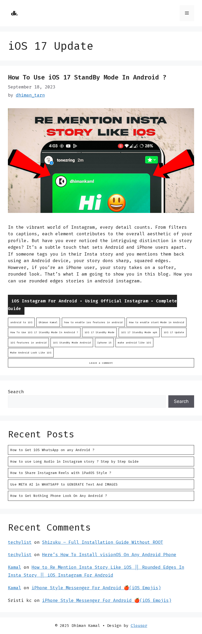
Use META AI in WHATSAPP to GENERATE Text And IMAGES (64, 484)
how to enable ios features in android (93, 322)
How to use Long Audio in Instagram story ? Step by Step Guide (74, 461)
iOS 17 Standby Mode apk (139, 332)
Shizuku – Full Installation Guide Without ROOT (102, 542)
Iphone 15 (104, 342)
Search (16, 392)
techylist (20, 542)
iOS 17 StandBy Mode (99, 332)
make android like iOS (134, 342)
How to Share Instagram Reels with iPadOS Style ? (60, 473)
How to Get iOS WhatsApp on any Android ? (52, 450)
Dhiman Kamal (48, 322)
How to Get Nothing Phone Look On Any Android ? (58, 495)
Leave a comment (101, 363)
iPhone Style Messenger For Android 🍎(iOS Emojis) (96, 588)
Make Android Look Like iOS (30, 352)
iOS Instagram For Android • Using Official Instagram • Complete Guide (92, 304)
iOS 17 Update (174, 332)
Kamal (14, 567)
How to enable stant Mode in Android (156, 322)
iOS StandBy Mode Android (72, 342)
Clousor (139, 625)
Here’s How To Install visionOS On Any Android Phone (109, 554)
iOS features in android (28, 342)
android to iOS (21, 322)
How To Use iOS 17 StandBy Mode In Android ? (87, 77)
